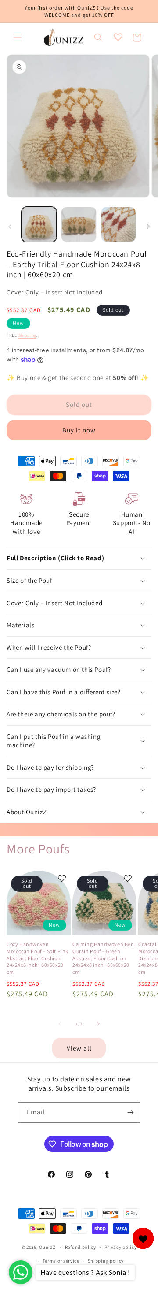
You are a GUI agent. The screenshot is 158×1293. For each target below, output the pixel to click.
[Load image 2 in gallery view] (78, 224)
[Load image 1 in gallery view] (39, 224)
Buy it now (79, 430)
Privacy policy (120, 1247)
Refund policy (80, 1247)
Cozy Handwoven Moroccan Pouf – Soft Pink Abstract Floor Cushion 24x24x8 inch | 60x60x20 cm (37, 958)
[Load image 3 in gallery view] (118, 224)
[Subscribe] (130, 1112)
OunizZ (47, 1247)
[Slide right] (148, 226)
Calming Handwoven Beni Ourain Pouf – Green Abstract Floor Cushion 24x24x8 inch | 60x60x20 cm (104, 958)
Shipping (27, 335)
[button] (17, 37)
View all (79, 1048)
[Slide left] (9, 226)
